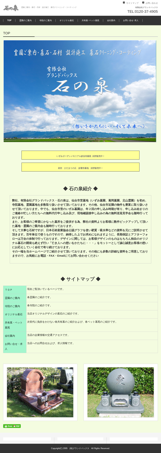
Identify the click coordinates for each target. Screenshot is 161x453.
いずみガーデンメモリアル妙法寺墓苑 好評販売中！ (80, 156)
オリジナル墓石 (67, 20)
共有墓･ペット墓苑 (90, 20)
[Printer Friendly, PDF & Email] (12, 426)
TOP (9, 20)
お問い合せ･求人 (131, 20)
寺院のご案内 (45, 20)
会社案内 (111, 20)
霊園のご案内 (25, 20)
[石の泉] (11, 8)
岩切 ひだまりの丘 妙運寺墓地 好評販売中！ (80, 168)
